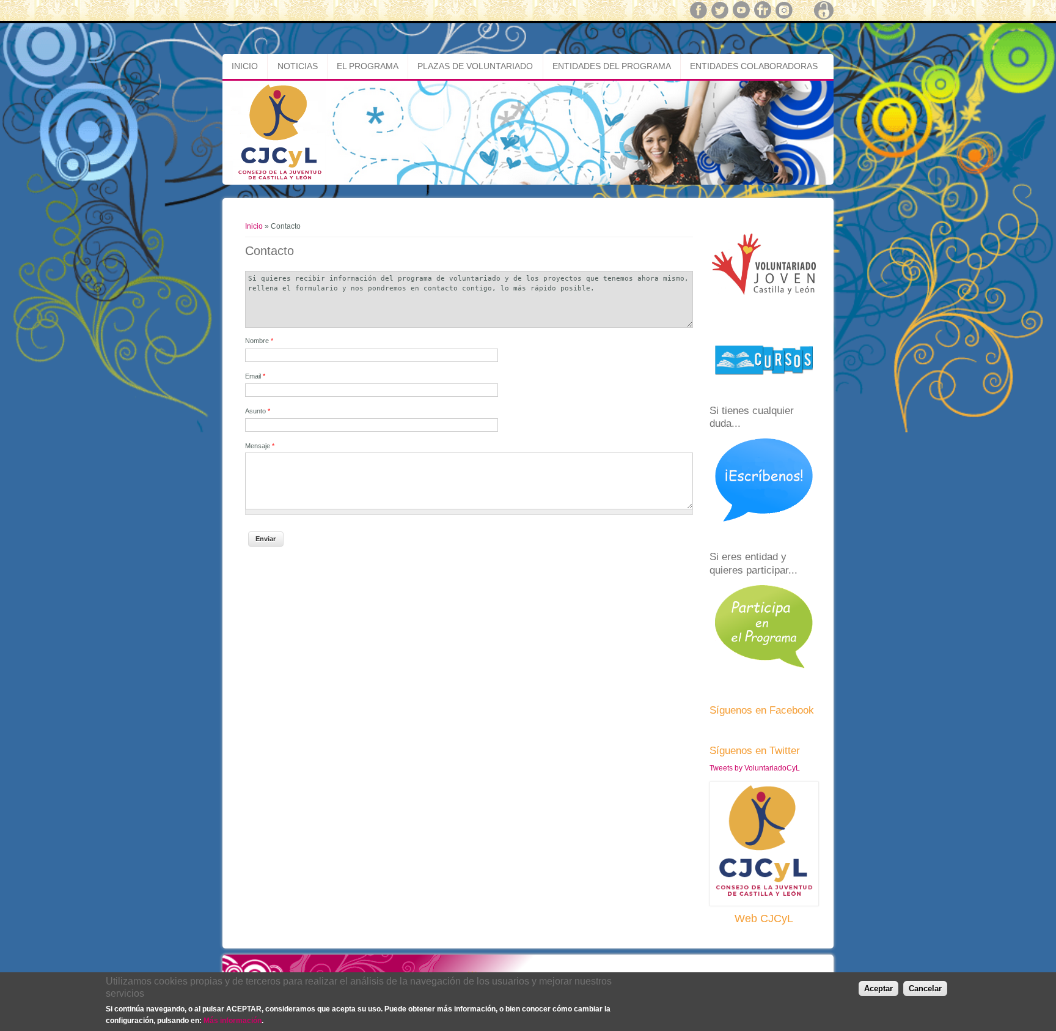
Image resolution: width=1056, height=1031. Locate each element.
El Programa (367, 66)
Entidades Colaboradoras (754, 66)
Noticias (297, 66)
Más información (233, 1020)
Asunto (257, 411)
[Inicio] (528, 182)
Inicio (245, 66)
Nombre (259, 340)
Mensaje (259, 445)
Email (255, 376)
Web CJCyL (764, 918)
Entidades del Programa (611, 66)
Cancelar (925, 987)
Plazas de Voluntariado (475, 66)
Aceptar (878, 987)
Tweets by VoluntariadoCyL (755, 768)
